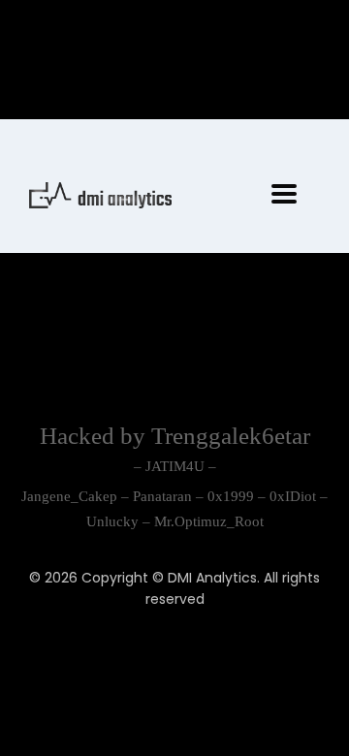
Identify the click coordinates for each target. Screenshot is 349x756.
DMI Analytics (212, 577)
